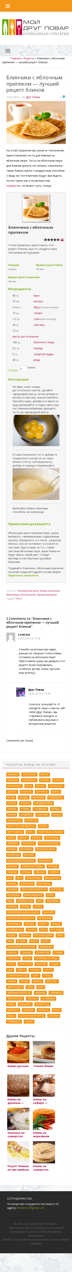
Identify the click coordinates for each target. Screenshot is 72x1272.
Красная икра (46, 849)
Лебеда (40, 872)
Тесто (19, 598)
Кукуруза (45, 860)
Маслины (44, 883)
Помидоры (15, 929)
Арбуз (45, 774)
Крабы (12, 849)
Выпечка (38, 797)
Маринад (27, 883)
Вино (56, 791)
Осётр (38, 906)
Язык (56, 1010)
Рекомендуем (43, 935)
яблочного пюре (44, 342)
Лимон (54, 872)
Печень (30, 923)
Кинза (23, 837)
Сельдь (26, 952)
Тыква (12, 981)
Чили (11, 1004)
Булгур (12, 791)
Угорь (24, 981)
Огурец (12, 906)
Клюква (13, 843)
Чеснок (32, 998)
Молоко (56, 889)
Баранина (14, 786)
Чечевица (48, 998)
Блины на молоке (50, 590)
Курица (53, 866)
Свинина (46, 946)
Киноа (36, 837)
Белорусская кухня (28, 590)
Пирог (43, 923)
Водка (23, 797)
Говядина (56, 797)
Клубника (52, 837)
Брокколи (56, 786)
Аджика (13, 774)
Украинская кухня (47, 594)
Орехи (25, 906)
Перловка (14, 923)
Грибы (25, 808)
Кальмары (14, 820)
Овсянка (53, 900)
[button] (5, 6)
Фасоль (52, 981)
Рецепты (28, 58)
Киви (11, 837)
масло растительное (26, 336)
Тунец (47, 975)
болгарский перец (31, 1015)
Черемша (56, 992)
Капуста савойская (21, 826)
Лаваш (12, 872)
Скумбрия (42, 952)
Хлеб (30, 987)
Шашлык (25, 1004)
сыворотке (13, 185)
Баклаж (13, 780)
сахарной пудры (44, 354)
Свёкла (12, 952)
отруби (54, 1015)
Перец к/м (45, 918)
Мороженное (33, 895)
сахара (38, 313)
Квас (30, 831)
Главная (15, 58)
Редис (12, 935)
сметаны (39, 325)
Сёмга (21, 969)
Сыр (10, 969)
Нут (39, 900)
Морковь (14, 895)
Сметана (13, 958)
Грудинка (40, 808)
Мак (19, 877)
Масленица (12, 594)
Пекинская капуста (21, 918)
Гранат (25, 803)
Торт (35, 975)
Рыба (34, 941)
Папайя (49, 912)
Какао (57, 814)
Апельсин (29, 774)
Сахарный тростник (21, 946)
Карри (43, 826)
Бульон (26, 791)
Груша (56, 808)
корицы (38, 348)
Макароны (34, 877)
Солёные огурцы (46, 958)
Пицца (56, 923)
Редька (25, 935)
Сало (45, 941)
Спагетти (25, 964)
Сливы (58, 952)
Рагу (43, 929)
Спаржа (41, 964)
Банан (58, 780)
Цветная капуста (19, 992)
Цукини (40, 992)
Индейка (26, 814)
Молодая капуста (34, 889)
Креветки (14, 854)
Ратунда (56, 929)
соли (37, 319)
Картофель (15, 831)
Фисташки (15, 987)
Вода (11, 797)
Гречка (12, 808)
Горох (12, 803)
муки (37, 295)
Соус (11, 964)
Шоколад (42, 1004)
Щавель (28, 1010)
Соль (27, 958)
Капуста (31, 820)
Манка (12, 883)
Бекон (40, 786)
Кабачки (42, 814)
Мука (50, 895)
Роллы (21, 941)
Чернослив (15, 998)
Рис (10, 941)
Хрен (41, 987)
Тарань (35, 969)
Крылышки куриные (21, 860)
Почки (31, 929)
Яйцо (11, 1015)
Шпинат (13, 1010)
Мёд (10, 900)
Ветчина (42, 791)
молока (38, 301)
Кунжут (12, 866)
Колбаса (29, 843)
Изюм (12, 814)
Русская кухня (28, 594)
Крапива (26, 849)
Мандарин (52, 877)
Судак (55, 964)
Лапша (26, 872)
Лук (10, 877)
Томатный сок (18, 975)
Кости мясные (49, 843)
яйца (37, 307)
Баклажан (29, 780)
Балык (45, 780)
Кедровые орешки (50, 831)
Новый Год (25, 900)
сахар (29, 1021)
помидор (14, 1021)
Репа (60, 935)
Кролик (29, 854)
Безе (29, 786)
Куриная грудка (32, 866)
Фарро (37, 981)
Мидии (12, 889)
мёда (37, 360)
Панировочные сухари (23, 912)
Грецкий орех (43, 803)
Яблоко (43, 1010)
